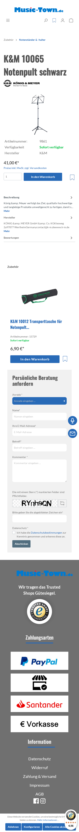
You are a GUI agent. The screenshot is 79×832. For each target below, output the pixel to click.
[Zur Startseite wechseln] (39, 10)
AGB (39, 793)
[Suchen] (46, 20)
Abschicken (21, 543)
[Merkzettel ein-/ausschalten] (72, 177)
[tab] (38, 203)
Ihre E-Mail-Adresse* (24, 425)
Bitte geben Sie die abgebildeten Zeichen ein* (37, 512)
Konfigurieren (32, 826)
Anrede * (17, 394)
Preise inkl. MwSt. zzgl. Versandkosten (25, 167)
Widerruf (39, 767)
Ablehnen (13, 826)
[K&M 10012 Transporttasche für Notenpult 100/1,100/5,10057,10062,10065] (39, 297)
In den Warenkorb (43, 176)
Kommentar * (20, 457)
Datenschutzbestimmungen (46, 532)
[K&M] (39, 83)
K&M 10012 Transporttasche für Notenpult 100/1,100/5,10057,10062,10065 (37, 324)
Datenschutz (39, 758)
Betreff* (16, 441)
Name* (16, 410)
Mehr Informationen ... (48, 820)
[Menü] (8, 20)
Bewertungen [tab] (11, 237)
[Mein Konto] (62, 20)
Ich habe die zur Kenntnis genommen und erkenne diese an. (41, 534)
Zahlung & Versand (39, 776)
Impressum (39, 785)
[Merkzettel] (54, 20)
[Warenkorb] (71, 20)
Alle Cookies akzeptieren (59, 826)
